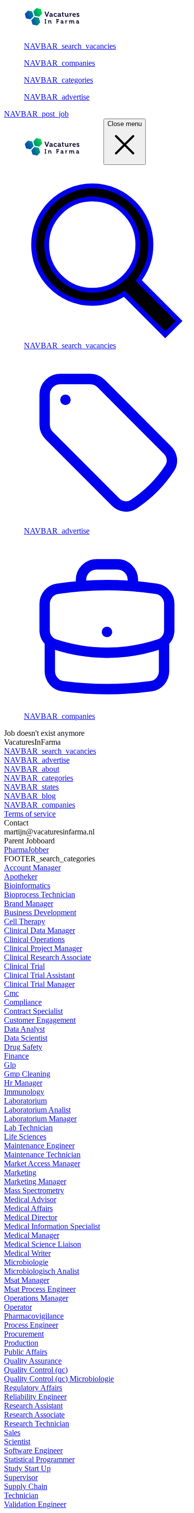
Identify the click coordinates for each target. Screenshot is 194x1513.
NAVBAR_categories (58, 80)
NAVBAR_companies (59, 63)
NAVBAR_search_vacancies (70, 46)
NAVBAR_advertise (57, 97)
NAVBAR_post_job (36, 114)
